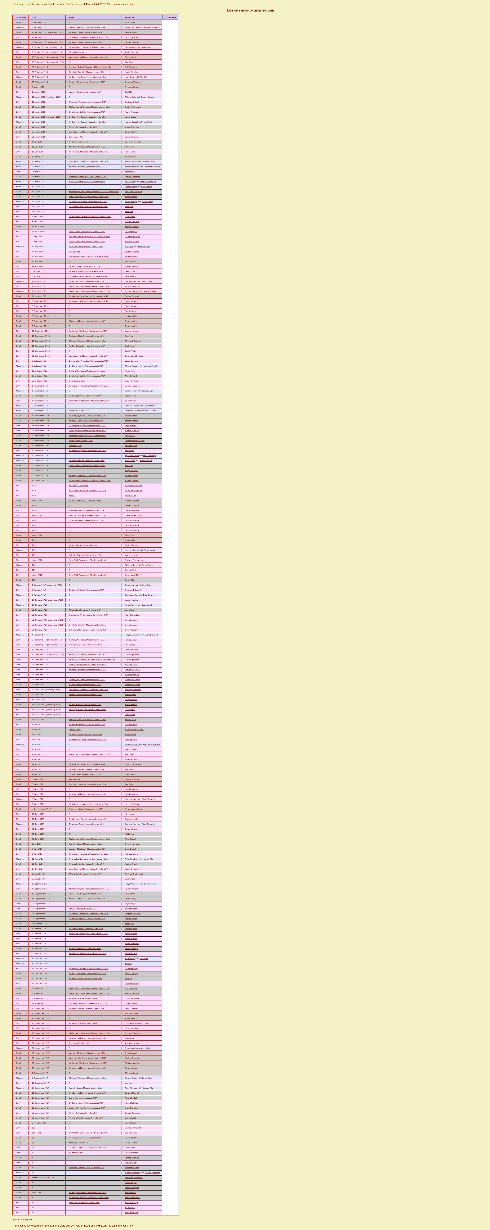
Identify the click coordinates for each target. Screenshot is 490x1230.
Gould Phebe (130, 351)
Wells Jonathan (131, 859)
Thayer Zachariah (132, 635)
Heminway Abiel (150, 366)
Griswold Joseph (132, 381)
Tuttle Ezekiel (130, 1163)
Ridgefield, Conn (76, 52)
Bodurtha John (131, 1048)
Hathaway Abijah (132, 251)
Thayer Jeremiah (132, 510)
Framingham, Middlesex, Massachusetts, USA (89, 286)
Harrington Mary (132, 316)
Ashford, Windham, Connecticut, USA (85, 645)
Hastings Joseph (132, 550)
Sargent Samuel (132, 829)
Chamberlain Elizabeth (135, 441)
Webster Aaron (131, 665)
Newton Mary (148, 859)
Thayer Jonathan (132, 670)
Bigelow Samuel (132, 455)
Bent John (129, 924)
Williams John (130, 97)
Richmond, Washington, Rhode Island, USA (88, 934)
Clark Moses (130, 216)
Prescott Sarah (131, 87)
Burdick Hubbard (132, 431)
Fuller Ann (129, 207)
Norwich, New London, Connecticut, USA (87, 82)
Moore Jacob (130, 117)
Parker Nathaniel (132, 241)
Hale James (130, 645)
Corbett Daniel (131, 1078)
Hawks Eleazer (131, 1008)
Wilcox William (131, 934)
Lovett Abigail (130, 1183)
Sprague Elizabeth (150, 27)
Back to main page (22, 1219)
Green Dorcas (148, 565)
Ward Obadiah (131, 1098)
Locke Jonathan (132, 600)
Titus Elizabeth (148, 799)
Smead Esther (146, 460)
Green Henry (130, 899)
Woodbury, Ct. (75, 446)
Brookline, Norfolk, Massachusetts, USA (86, 1168)
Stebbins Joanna (132, 386)
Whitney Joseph (132, 520)
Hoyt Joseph (130, 904)
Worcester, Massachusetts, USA (83, 1098)
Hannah (128, 978)
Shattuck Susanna (133, 107)
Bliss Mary (129, 92)
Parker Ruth (130, 535)
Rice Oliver (129, 754)
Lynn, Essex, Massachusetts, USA (84, 1202)
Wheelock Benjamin (133, 341)
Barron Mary (130, 580)
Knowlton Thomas (132, 82)
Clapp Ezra (129, 610)
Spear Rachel (150, 884)
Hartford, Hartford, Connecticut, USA (85, 396)
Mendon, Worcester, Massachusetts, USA (87, 147)
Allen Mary (129, 814)
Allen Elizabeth (131, 1212)
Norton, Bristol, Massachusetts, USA (85, 704)
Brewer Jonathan (132, 744)
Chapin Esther (131, 700)
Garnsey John (131, 281)
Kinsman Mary (148, 1088)
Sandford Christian (152, 167)
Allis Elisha (129, 451)
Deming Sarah (131, 919)
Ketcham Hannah (132, 1043)
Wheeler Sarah (131, 1073)
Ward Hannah (131, 988)
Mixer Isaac (130, 436)
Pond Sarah (130, 22)
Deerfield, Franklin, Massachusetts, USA (87, 72)
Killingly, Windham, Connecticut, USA (85, 555)
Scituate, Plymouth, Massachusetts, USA (87, 182)
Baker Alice (129, 1038)
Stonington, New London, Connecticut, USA (88, 296)
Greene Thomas (132, 779)
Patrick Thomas (131, 545)
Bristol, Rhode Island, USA (81, 441)
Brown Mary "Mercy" (133, 575)
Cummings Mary (132, 655)
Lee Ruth (146, 1048)
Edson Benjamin (132, 361)
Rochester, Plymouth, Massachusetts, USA (88, 1003)
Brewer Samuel (131, 401)
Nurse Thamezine (132, 286)
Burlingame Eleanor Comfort (137, 1023)
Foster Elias (130, 152)
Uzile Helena (150, 411)
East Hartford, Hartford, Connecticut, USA (87, 490)
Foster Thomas (131, 112)
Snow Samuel (131, 1053)
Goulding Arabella (152, 744)
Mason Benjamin (132, 869)
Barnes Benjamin (132, 1113)
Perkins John (130, 695)
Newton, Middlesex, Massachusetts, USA (87, 764)
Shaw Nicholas (131, 1108)
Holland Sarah (146, 585)
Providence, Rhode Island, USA (83, 998)
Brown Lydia (149, 550)
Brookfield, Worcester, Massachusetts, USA (88, 276)
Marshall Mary (131, 32)
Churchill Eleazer (132, 127)
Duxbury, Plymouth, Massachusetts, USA (87, 416)
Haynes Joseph (131, 122)
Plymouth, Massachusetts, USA (83, 127)
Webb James (130, 495)
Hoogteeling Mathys (133, 485)
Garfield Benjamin (132, 1058)
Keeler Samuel (131, 52)
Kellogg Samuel (132, 1158)
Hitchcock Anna (131, 854)
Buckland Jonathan (133, 490)
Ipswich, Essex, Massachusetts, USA (85, 695)
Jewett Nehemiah (132, 680)
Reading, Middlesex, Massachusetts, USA (87, 475)
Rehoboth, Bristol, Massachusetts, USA (86, 281)
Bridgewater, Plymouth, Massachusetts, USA (88, 256)
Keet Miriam (147, 47)
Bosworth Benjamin (133, 515)
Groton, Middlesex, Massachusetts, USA (87, 231)
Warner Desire (131, 311)
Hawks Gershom (132, 72)
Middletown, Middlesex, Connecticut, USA (87, 953)
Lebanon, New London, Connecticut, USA (87, 630)
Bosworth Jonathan (133, 809)
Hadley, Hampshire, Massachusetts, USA (87, 346)
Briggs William (131, 197)
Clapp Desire (130, 1123)
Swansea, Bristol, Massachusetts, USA (86, 809)
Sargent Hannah (132, 1093)
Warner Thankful (132, 221)
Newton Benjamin (132, 993)
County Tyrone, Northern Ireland (83, 545)
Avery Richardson (132, 615)
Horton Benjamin (132, 406)
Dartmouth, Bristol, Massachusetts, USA (86, 590)
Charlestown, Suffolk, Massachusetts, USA (88, 202)
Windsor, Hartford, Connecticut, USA (85, 92)
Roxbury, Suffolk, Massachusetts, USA (86, 929)
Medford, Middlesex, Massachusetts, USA (87, 655)
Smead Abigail (131, 620)
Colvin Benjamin (132, 998)
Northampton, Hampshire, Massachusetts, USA (90, 47)
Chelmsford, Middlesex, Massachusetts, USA (89, 152)
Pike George (130, 147)
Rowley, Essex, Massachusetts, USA (85, 1138)
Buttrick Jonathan (132, 1173)
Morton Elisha (131, 739)
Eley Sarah (148, 595)
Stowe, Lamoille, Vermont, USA (83, 909)
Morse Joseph (131, 391)
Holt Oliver (129, 246)
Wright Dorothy (131, 973)
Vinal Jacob (130, 182)
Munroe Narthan (132, 331)
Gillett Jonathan (132, 595)
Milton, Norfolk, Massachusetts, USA (85, 610)
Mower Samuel (131, 27)
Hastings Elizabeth (133, 690)
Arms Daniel (130, 460)
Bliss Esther (146, 187)
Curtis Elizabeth (151, 635)
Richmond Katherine (134, 1178)
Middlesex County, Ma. (79, 1143)
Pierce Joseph (131, 202)
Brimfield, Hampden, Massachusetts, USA (87, 784)
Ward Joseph (130, 839)
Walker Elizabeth (132, 675)
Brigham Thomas (132, 1033)
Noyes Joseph (131, 1018)
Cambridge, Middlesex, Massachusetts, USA (88, 301)
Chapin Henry (131, 187)
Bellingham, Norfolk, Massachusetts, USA (87, 426)
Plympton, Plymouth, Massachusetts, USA (87, 102)
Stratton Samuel (132, 1068)
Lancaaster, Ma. (76, 137)
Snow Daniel (130, 849)
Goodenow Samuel (133, 192)
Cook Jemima (130, 426)
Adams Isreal (130, 172)
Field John (129, 834)
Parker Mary (130, 371)
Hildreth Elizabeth (132, 1197)
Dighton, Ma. (74, 251)
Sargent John (131, 321)
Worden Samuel (132, 296)
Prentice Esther (131, 759)
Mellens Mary (147, 202)
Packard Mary (131, 256)
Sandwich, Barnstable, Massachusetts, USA (88, 914)
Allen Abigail (130, 769)
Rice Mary (144, 77)
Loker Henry (130, 77)
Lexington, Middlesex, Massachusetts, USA (88, 331)
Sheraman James (132, 685)
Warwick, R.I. (74, 779)
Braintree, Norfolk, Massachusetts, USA (86, 336)
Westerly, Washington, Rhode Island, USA (87, 431)
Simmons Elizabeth (148, 182)
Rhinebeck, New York (78, 485)
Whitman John (131, 565)
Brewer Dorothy (148, 97)
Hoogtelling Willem (133, 411)
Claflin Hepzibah (132, 1028)
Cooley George (131, 968)
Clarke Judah (130, 1138)
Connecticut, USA (77, 381)
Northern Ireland (76, 1153)
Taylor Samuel (131, 47)
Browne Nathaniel (132, 844)
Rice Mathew (130, 1193)
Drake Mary (130, 894)
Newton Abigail (131, 889)
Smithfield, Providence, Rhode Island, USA (88, 560)
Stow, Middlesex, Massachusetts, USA (86, 520)
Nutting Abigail (131, 640)
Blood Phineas (131, 789)
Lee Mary (144, 958)
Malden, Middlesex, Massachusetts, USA (87, 27)
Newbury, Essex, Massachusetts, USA (86, 246)
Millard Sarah (147, 281)
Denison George (132, 983)
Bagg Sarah (147, 605)
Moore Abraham (132, 137)
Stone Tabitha (131, 1143)
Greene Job (130, 879)
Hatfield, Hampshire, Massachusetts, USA (87, 451)
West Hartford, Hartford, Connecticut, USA (87, 665)
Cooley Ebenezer (132, 236)
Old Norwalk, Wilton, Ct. (79, 1043)
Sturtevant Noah (132, 944)
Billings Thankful (132, 226)
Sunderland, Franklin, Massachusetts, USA (88, 819)
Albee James (130, 719)
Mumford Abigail (132, 1188)
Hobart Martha (131, 704)
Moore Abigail (150, 291)
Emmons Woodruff (133, 1128)
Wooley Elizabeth (152, 1173)
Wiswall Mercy (131, 416)
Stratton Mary (130, 540)
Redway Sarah (131, 864)
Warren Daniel (131, 57)
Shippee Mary (131, 1133)
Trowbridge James (133, 764)
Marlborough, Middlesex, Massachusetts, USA (89, 107)
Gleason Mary (149, 455)
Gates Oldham (131, 301)
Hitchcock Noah (131, 37)
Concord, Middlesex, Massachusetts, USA (87, 794)
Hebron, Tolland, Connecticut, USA (84, 266)
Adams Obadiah (132, 167)
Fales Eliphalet (131, 1103)
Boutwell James (131, 475)
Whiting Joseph (131, 366)
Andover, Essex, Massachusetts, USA (85, 32)
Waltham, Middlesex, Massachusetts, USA (87, 436)
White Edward (131, 376)
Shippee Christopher (134, 560)
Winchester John (132, 1168)
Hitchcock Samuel (132, 804)
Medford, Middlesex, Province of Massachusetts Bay (92, 660)
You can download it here (120, 4)
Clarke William (131, 1003)
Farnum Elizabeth (132, 42)
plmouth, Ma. (75, 729)
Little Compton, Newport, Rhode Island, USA (89, 197)
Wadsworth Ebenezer (134, 874)
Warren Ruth (130, 157)
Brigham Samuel (132, 291)
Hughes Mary (144, 246)
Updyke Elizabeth (132, 177)
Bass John (129, 336)
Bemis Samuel (131, 162)
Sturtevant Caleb (132, 102)
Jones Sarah (147, 1078)
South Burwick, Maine (78, 142)
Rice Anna (129, 62)
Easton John (130, 396)
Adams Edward (131, 421)
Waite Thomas (131, 1088)
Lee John (129, 1083)
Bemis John (130, 585)
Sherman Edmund (133, 590)
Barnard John (131, 132)
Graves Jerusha (132, 819)
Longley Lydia (131, 231)
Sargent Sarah (131, 470)
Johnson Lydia (131, 555)
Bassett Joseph (131, 1202)
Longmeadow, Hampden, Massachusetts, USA (89, 236)
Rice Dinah (148, 122)
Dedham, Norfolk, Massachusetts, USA (86, 271)
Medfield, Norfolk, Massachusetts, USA (86, 421)
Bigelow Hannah (132, 1013)
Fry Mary (128, 963)
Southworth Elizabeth (134, 729)
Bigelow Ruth (130, 261)
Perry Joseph (130, 276)
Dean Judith (130, 271)
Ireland (72, 495)
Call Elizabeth (131, 67)
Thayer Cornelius (132, 884)
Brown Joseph (131, 630)
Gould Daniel (130, 1148)
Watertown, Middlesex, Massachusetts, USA (88, 57)
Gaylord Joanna (132, 505)
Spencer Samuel (132, 500)
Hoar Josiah (130, 1207)
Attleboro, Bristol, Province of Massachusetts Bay (91, 67)
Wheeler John (131, 446)
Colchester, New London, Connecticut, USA (88, 207)
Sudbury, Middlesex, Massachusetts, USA (87, 77)
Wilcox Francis (131, 953)
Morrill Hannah (131, 929)
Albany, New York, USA (79, 411)
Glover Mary (149, 406)
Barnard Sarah (148, 162)
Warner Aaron (131, 724)
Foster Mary (130, 774)
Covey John (130, 709)
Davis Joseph (130, 1118)
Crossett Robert (131, 1153)
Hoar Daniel (130, 958)
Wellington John (132, 1063)
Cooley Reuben (131, 650)
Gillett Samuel (131, 749)
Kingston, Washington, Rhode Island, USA (88, 177)
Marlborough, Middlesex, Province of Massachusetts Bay (94, 192)
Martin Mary (130, 714)
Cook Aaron (130, 346)
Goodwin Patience (133, 142)
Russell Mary (130, 734)
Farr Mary (129, 465)
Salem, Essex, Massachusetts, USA (85, 685)
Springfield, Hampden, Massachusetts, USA (88, 37)
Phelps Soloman (132, 266)
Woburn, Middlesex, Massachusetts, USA (87, 849)
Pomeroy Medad (132, 480)
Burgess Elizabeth (133, 914)
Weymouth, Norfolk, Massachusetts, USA (87, 1108)
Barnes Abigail (148, 391)
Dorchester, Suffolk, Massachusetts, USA (87, 112)
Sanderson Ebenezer (134, 356)
